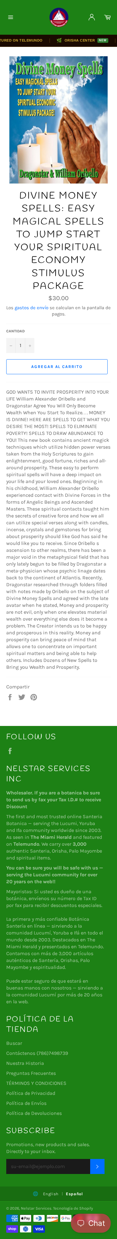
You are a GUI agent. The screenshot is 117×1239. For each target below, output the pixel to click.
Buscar (14, 1043)
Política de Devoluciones (34, 1113)
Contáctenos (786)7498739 (37, 1053)
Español (74, 1193)
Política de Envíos (26, 1103)
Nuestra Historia (25, 1063)
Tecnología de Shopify (73, 1208)
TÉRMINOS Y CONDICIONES (36, 1083)
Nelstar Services (36, 1208)
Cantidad (15, 331)
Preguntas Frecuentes (31, 1073)
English (51, 1193)
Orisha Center (76, 40)
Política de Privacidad (30, 1093)
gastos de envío (31, 307)
